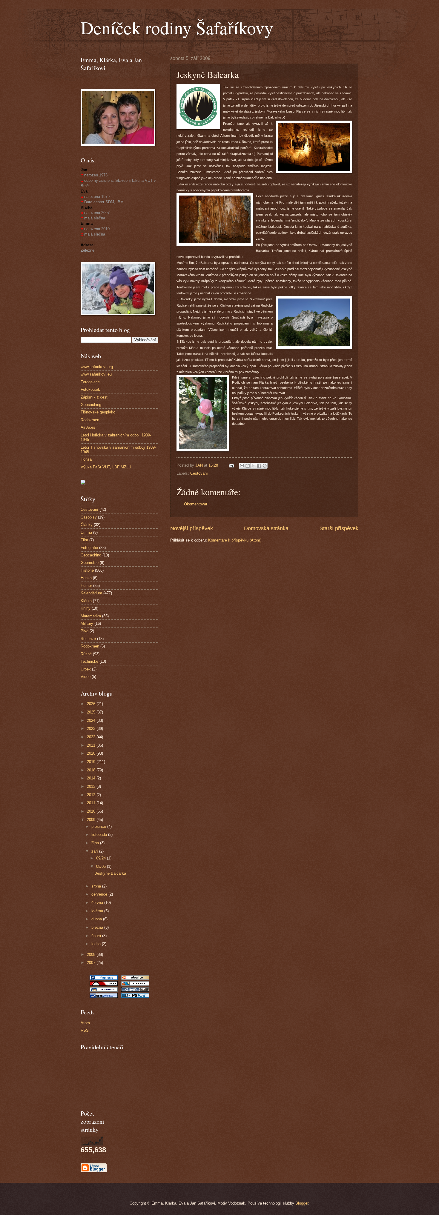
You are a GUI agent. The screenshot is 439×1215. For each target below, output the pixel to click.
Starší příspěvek (339, 528)
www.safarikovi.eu (96, 374)
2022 (91, 737)
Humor (86, 585)
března (97, 927)
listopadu (99, 834)
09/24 (101, 858)
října (95, 843)
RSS (85, 1030)
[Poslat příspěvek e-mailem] (231, 465)
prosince (99, 826)
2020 (91, 753)
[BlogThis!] (248, 466)
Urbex (86, 669)
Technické (89, 661)
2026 (91, 704)
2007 (91, 962)
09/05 (101, 866)
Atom (85, 1023)
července (99, 894)
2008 (91, 954)
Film (84, 540)
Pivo (84, 631)
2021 (91, 745)
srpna (96, 886)
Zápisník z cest (94, 397)
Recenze (88, 638)
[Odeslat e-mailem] (242, 466)
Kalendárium (91, 593)
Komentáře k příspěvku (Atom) (234, 540)
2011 (91, 803)
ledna (96, 944)
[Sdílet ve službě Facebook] (259, 466)
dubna (97, 919)
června (97, 902)
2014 (91, 778)
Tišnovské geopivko (98, 412)
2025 (91, 712)
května (97, 911)
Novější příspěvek (191, 528)
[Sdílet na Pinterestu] (265, 466)
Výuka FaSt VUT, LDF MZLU (106, 467)
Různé (86, 654)
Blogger (301, 1203)
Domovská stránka (266, 528)
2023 (91, 728)
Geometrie (90, 562)
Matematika (91, 616)
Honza (86, 459)
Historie (87, 570)
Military (87, 623)
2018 (91, 770)
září (95, 851)
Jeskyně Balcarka (110, 873)
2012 (91, 795)
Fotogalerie (90, 382)
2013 (91, 786)
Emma (86, 532)
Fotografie (89, 547)
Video (85, 676)
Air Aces (88, 427)
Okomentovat (195, 504)
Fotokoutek (90, 389)
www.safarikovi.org (97, 366)
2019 (91, 761)
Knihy (85, 608)
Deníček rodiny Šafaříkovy (177, 27)
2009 (91, 819)
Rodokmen (90, 420)
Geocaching (91, 404)
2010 (91, 811)
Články (87, 524)
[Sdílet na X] (253, 466)
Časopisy (89, 517)
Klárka (86, 601)
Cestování (199, 473)
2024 (91, 720)
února (96, 935)
